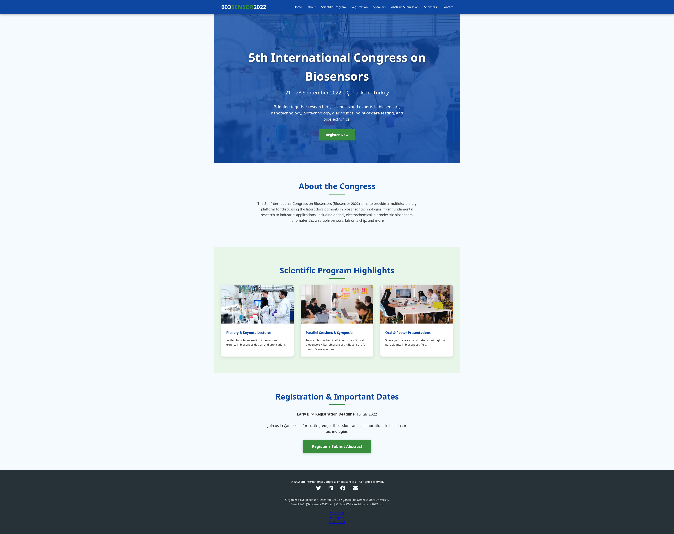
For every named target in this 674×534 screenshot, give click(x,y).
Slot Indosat (337, 522)
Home (298, 7)
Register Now (337, 134)
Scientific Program (333, 7)
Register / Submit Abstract (337, 446)
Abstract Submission (405, 7)
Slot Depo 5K (337, 518)
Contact (447, 7)
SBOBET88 (337, 513)
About (312, 7)
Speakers (379, 7)
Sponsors (430, 7)
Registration (359, 7)
